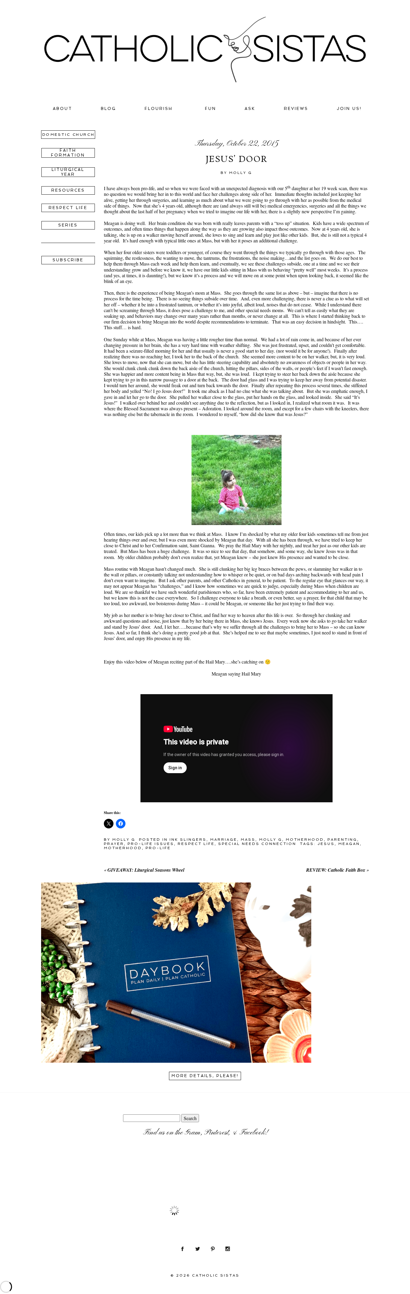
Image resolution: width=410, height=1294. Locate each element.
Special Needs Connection (257, 844)
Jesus (326, 844)
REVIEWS (296, 108)
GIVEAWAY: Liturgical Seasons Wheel (145, 870)
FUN (210, 108)
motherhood (123, 848)
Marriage (223, 839)
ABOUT (62, 108)
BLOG (108, 108)
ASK (250, 108)
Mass (248, 839)
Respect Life (196, 844)
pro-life (158, 848)
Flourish (159, 108)
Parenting (342, 839)
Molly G (270, 839)
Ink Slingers (188, 839)
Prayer (114, 844)
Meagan (349, 844)
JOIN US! (349, 108)
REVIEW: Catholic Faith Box (335, 870)
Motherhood (305, 839)
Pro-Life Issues (151, 844)
